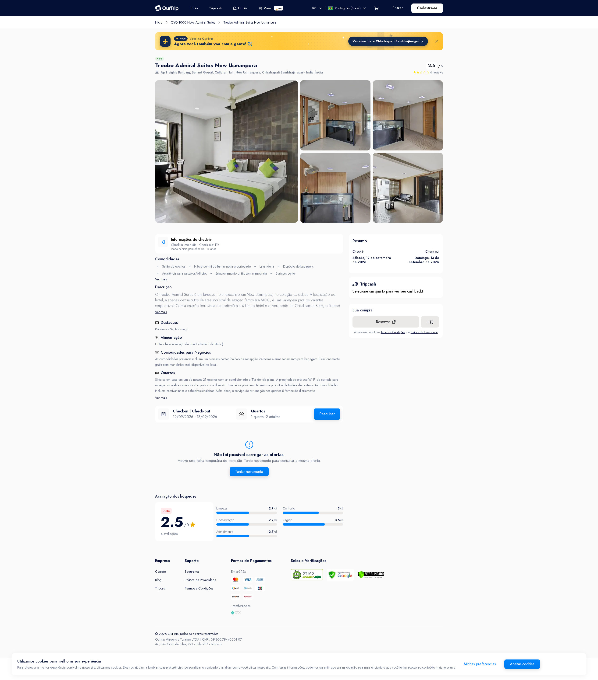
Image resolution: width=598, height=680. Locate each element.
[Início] (166, 8)
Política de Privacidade (424, 332)
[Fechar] (436, 41)
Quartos (258, 411)
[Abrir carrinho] (376, 8)
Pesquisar (327, 414)
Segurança (192, 571)
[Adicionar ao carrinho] (430, 322)
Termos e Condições (393, 332)
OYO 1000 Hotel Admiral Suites (193, 22)
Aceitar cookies (522, 664)
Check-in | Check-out (191, 411)
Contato (160, 571)
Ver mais (161, 279)
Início (194, 8)
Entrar (397, 8)
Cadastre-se (427, 8)
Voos (272, 8)
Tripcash (215, 8)
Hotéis (242, 8)
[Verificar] (371, 575)
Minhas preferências (480, 664)
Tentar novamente (249, 471)
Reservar (383, 321)
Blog (158, 580)
